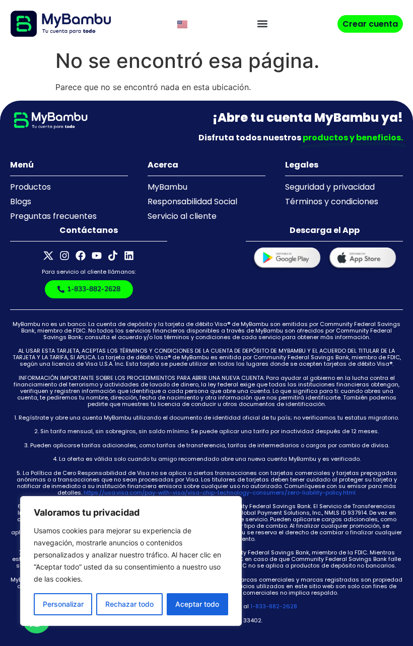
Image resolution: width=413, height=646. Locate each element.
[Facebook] (81, 256)
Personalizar (63, 604)
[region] (131, 561)
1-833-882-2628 (273, 606)
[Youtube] (97, 256)
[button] (262, 24)
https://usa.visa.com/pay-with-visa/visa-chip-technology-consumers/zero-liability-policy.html (220, 493)
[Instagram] (64, 256)
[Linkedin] (129, 256)
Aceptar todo (197, 604)
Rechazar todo (129, 604)
